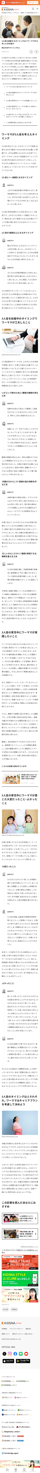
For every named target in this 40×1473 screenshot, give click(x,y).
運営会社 (28, 1329)
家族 (22, 13)
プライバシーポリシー (16, 1329)
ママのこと (16, 13)
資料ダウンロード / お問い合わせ (22, 1334)
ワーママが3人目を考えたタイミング (19, 87)
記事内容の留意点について (30, 1246)
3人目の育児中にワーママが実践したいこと (21, 101)
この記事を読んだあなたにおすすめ (18, 122)
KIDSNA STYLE (6, 13)
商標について (6, 1334)
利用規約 (4, 1329)
